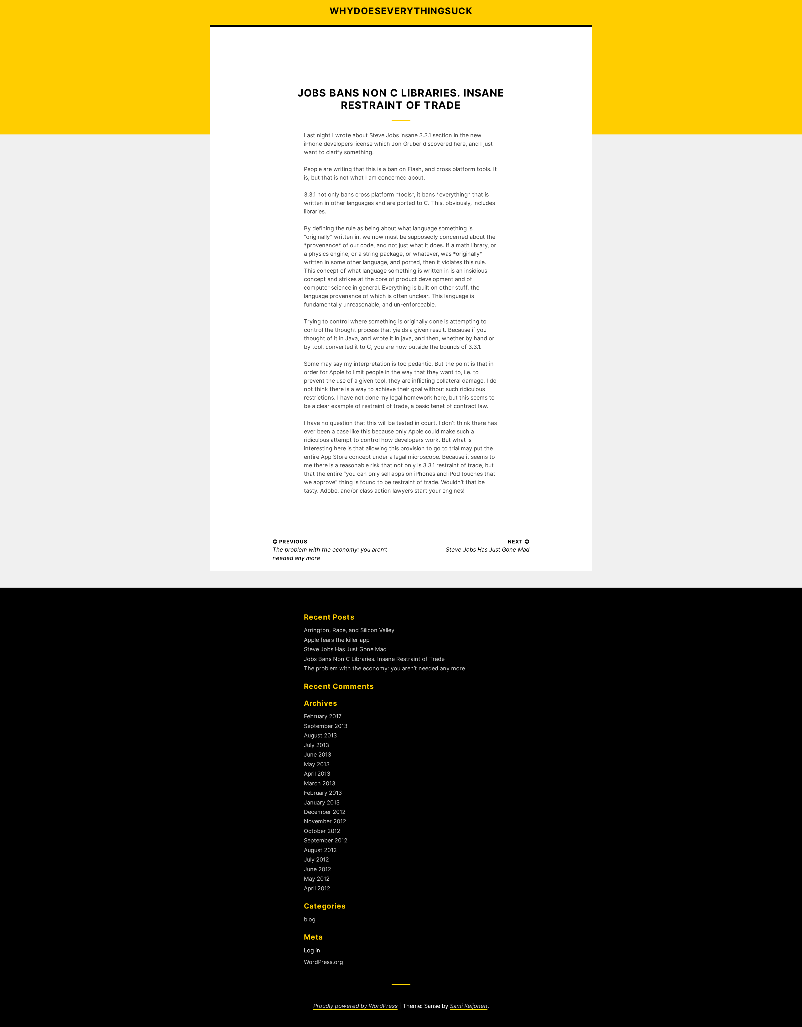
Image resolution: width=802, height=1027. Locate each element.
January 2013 (322, 802)
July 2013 (316, 745)
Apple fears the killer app (337, 640)
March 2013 (319, 783)
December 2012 (325, 812)
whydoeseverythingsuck (401, 10)
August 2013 (320, 735)
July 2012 (316, 859)
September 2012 (325, 840)
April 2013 (317, 773)
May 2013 (317, 764)
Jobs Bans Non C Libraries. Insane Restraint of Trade (374, 659)
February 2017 (322, 716)
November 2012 (325, 821)
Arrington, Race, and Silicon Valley (349, 630)
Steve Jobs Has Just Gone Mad (345, 649)
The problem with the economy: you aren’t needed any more (384, 668)
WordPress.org (323, 962)
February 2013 (323, 792)
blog (309, 919)
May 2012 (317, 878)
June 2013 (317, 754)
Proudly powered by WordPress (355, 1006)
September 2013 (325, 726)
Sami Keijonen (468, 1006)
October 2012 (322, 831)
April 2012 (317, 888)
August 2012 (320, 850)
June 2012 (317, 869)
